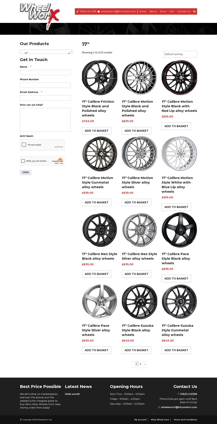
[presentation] (42, 145)
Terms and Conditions (185, 419)
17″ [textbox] (45, 53)
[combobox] (46, 52)
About (153, 11)
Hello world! (72, 394)
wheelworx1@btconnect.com (118, 11)
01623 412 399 (88, 11)
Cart (171, 11)
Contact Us (183, 11)
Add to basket (96, 130)
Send (25, 172)
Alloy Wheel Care (160, 419)
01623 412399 (188, 394)
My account (140, 419)
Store (163, 11)
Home (142, 11)
